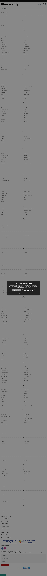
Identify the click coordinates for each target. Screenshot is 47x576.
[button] (23, 293)
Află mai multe (27, 287)
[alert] (23, 288)
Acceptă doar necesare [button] (28, 290)
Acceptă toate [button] (16, 290)
